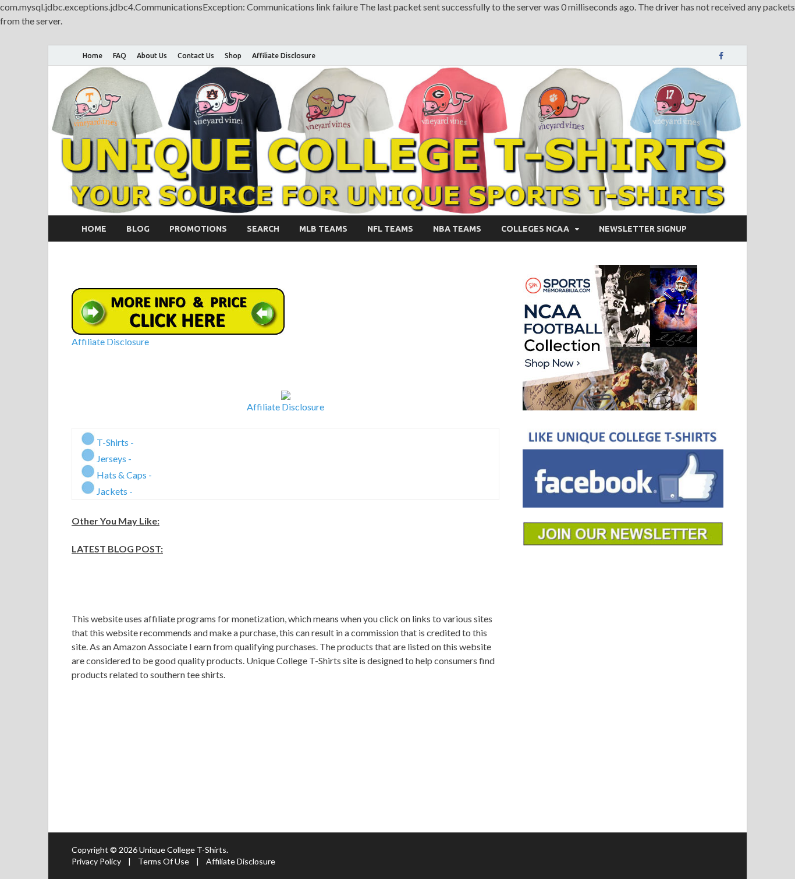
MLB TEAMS (323, 228)
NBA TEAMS (457, 228)
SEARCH (263, 228)
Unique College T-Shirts (182, 850)
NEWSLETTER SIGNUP (643, 228)
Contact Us (196, 55)
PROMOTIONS (198, 228)
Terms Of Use (163, 861)
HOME (94, 228)
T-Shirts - (114, 442)
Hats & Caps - (123, 474)
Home (92, 55)
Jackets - (114, 491)
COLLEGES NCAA (535, 228)
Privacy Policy (96, 861)
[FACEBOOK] (721, 56)
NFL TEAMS (390, 228)
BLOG (138, 228)
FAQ (119, 55)
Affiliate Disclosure (283, 55)
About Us (152, 55)
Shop (233, 55)
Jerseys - (113, 458)
